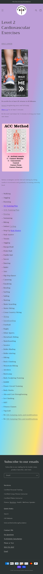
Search (6, 514)
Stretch (4, 105)
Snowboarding (10, 320)
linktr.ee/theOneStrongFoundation (15, 523)
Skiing (6, 316)
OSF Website (8, 518)
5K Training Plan (11, 205)
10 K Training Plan (11, 210)
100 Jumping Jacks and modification (22, 414)
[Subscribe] (36, 475)
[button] (2, 10)
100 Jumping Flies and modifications (22, 419)
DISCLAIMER (7, 43)
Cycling (13, 226)
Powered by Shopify (29, 570)
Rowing (7, 214)
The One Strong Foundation (19, 570)
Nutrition (13, 502)
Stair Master (16, 230)
